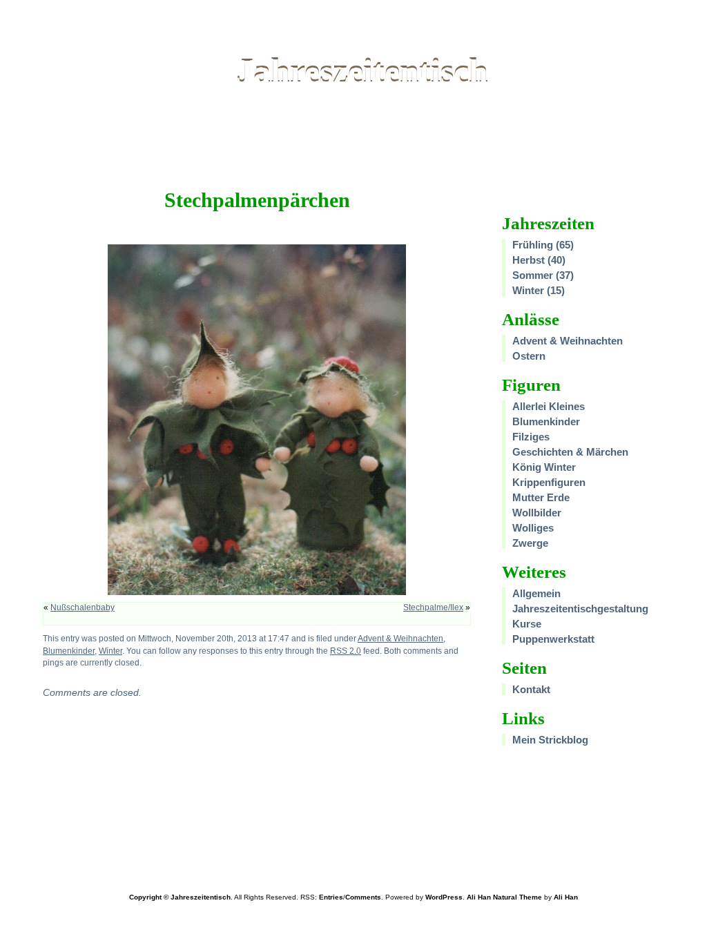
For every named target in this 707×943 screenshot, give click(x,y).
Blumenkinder (69, 650)
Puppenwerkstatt (553, 639)
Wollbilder (536, 512)
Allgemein (536, 593)
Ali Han (566, 897)
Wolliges (533, 528)
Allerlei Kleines (548, 406)
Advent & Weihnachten (400, 638)
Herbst (528, 260)
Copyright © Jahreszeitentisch (180, 897)
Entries (331, 897)
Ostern (528, 356)
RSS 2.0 (345, 650)
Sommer (532, 275)
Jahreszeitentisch (362, 71)
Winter (110, 650)
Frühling (532, 245)
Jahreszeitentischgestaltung (580, 608)
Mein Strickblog (550, 740)
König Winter (544, 467)
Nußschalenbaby (82, 607)
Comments (363, 897)
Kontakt (531, 689)
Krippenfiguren (548, 482)
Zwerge (530, 543)
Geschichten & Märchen (570, 452)
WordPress (444, 897)
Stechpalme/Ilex (433, 607)
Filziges (531, 437)
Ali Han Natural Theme (504, 897)
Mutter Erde (541, 497)
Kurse (526, 624)
